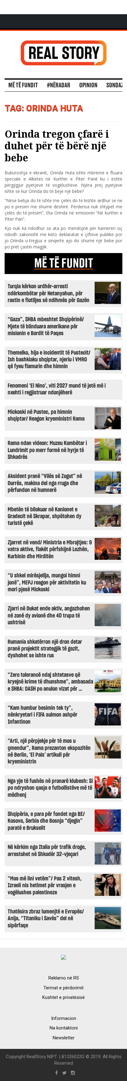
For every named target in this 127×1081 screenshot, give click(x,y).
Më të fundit (23, 85)
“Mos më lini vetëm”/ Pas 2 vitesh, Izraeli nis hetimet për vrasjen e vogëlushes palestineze (45, 886)
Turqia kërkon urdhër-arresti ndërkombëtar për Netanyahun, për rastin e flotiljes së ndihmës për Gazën (48, 293)
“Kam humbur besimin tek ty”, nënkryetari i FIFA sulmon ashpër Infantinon (42, 715)
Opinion (88, 85)
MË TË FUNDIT (63, 263)
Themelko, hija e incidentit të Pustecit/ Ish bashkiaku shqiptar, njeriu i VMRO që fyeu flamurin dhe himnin (49, 360)
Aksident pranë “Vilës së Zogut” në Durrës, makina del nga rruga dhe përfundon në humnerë (45, 483)
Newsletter (64, 1038)
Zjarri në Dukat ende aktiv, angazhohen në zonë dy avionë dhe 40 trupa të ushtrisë (49, 616)
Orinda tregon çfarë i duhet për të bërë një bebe (57, 145)
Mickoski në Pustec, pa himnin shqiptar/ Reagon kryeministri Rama (46, 415)
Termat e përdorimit (63, 988)
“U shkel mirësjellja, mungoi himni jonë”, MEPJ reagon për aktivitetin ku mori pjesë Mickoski (47, 582)
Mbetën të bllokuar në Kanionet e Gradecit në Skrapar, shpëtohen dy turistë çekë (44, 516)
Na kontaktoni (64, 1028)
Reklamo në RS (63, 978)
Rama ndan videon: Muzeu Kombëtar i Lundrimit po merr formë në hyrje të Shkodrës (47, 450)
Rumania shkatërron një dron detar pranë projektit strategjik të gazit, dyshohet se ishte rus (45, 649)
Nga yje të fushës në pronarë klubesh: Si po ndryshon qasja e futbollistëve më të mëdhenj (50, 788)
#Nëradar (58, 85)
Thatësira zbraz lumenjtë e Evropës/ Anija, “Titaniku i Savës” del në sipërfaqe (46, 919)
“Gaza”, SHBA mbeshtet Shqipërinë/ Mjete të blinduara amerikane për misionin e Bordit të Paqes (46, 326)
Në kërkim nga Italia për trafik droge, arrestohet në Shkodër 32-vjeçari (47, 850)
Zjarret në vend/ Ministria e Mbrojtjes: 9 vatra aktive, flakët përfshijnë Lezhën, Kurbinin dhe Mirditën (50, 549)
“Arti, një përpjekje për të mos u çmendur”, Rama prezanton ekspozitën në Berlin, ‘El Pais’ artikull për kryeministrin (49, 751)
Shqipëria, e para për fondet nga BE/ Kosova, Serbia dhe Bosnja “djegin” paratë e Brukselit (46, 821)
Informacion (63, 1018)
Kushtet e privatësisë (63, 997)
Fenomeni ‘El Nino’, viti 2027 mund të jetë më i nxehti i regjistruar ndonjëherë (57, 389)
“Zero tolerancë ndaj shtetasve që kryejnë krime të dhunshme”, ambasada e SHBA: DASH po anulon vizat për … (50, 682)
